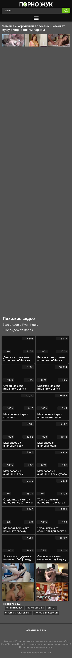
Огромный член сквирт (18, 613)
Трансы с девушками (46, 613)
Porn (49, 652)
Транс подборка (35, 608)
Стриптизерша (14, 608)
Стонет (51, 608)
